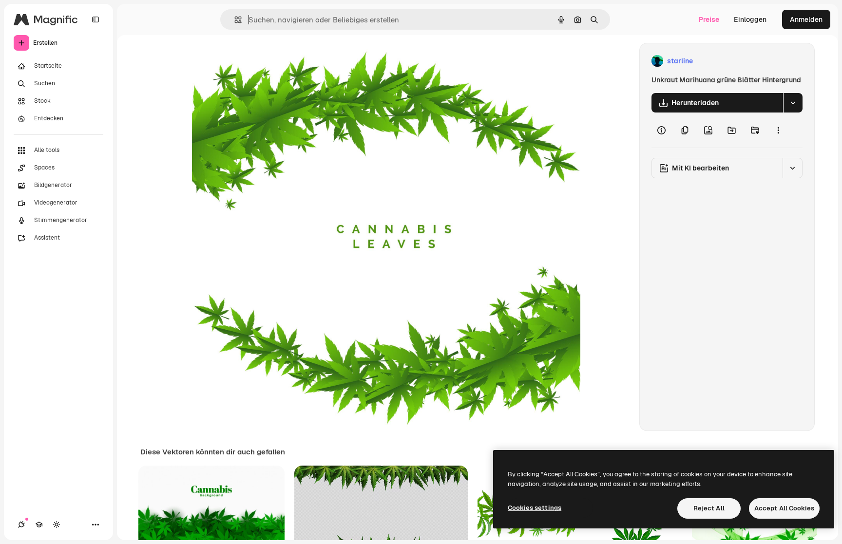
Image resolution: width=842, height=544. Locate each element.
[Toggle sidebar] (95, 19)
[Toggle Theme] (56, 524)
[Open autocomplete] (234, 19)
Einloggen (750, 19)
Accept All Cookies (784, 508)
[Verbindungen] (21, 524)
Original (254, 61)
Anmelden (806, 19)
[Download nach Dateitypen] (793, 103)
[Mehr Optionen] (778, 130)
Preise (709, 19)
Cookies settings (534, 508)
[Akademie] (39, 524)
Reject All (709, 508)
